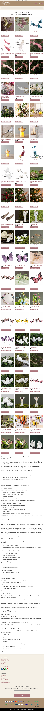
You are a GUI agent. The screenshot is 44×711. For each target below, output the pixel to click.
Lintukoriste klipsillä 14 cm (20, 96)
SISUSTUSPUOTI (18, 14)
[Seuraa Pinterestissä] (7, 669)
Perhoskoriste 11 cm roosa (20, 31)
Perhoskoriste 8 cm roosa (34, 306)
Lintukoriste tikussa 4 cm (5, 367)
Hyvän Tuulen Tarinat (5, 660)
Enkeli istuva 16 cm (33, 450)
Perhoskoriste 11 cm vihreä (5, 31)
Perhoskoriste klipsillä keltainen (35, 429)
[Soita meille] (6, 669)
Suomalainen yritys (4, 659)
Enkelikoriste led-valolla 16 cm (20, 139)
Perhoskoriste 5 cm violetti (6, 347)
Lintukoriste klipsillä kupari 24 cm (21, 202)
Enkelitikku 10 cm (33, 409)
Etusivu (12, 14)
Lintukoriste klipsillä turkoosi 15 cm (36, 159)
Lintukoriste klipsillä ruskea (35, 367)
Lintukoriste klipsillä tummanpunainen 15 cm (19, 160)
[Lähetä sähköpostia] (4, 669)
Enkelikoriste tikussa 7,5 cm (6, 388)
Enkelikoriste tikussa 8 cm (20, 244)
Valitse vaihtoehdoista (35, 100)
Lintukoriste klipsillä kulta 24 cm (36, 202)
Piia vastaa (3, 663)
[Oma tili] (36, 3)
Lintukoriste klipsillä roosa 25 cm (36, 74)
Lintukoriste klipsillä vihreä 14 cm (21, 117)
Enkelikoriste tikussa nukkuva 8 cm (21, 388)
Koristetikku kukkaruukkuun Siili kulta (36, 182)
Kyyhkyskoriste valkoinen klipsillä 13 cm (7, 182)
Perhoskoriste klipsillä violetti (6, 265)
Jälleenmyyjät (3, 665)
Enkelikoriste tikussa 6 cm (20, 347)
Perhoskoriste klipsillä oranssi (20, 429)
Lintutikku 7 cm (4, 409)
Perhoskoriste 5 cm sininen (20, 306)
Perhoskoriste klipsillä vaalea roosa (36, 265)
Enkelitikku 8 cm (18, 409)
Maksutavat (3, 676)
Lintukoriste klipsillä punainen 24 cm (7, 203)
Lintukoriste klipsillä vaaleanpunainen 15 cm (5, 97)
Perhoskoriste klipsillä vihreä (20, 285)
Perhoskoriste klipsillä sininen (6, 306)
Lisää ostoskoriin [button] (5, 35)
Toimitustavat (3, 675)
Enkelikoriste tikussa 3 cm (34, 347)
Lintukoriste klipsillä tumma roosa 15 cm (36, 54)
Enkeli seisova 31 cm (19, 224)
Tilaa (22, 695)
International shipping (5, 682)
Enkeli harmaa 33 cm (33, 139)
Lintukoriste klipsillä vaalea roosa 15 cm (7, 75)
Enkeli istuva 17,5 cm (4, 244)
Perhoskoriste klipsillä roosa (6, 285)
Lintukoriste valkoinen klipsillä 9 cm (21, 181)
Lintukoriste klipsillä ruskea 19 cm (7, 224)
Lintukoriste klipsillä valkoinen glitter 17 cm (20, 54)
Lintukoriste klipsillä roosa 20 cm (21, 74)
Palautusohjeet (4, 678)
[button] (39, 3)
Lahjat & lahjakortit (4, 666)
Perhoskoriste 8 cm (4, 450)
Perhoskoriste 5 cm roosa (5, 326)
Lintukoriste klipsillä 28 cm (35, 117)
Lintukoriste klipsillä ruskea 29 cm (7, 139)
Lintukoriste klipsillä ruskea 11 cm (36, 244)
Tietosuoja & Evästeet (5, 679)
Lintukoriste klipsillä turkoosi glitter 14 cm (36, 32)
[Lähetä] (42, 8)
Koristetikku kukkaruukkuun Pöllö (36, 96)
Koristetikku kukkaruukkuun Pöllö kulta (7, 118)
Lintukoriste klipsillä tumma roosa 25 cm (7, 54)
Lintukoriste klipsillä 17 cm (20, 367)
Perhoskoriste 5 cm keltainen (20, 326)
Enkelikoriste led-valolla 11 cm (6, 159)
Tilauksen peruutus (5, 681)
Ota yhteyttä (3, 662)
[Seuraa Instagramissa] (2, 669)
